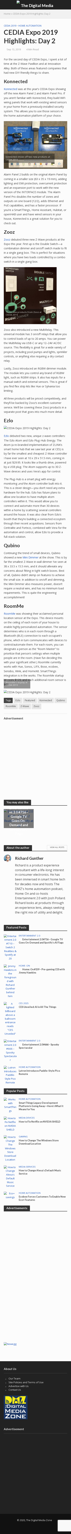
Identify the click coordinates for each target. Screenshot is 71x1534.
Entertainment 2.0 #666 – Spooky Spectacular (39, 1046)
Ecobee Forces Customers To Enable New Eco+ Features (42, 1198)
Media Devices (27, 1117)
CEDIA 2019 (10, 25)
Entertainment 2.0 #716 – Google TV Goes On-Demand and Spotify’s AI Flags (18, 820)
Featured (30, 700)
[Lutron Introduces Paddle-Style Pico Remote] (10, 1075)
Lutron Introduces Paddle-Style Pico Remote (39, 1072)
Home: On (24, 965)
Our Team (14, 1378)
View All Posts (57, 847)
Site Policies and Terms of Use (26, 1382)
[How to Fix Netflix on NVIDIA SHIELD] (10, 1123)
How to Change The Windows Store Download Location (39, 1142)
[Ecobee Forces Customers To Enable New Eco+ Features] (10, 1195)
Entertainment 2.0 (29, 935)
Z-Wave (24, 706)
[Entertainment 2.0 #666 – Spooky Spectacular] (10, 1050)
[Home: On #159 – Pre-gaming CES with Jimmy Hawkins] (10, 981)
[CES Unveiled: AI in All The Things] (10, 1018)
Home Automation (29, 25)
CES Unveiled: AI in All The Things (37, 1007)
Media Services (27, 1166)
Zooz (7, 239)
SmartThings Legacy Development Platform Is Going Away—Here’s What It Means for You (41, 1106)
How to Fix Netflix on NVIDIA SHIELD (39, 1121)
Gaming (23, 1136)
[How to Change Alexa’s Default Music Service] (10, 1176)
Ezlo (6, 436)
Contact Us (15, 1389)
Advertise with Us (19, 1386)
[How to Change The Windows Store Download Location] (10, 1148)
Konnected (10, 89)
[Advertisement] (35, 757)
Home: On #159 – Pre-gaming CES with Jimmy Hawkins (42, 971)
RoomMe (9, 613)
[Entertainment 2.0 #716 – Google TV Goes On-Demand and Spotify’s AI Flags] (10, 947)
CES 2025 (24, 1003)
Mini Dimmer (30, 557)
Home (7, 13)
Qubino (60, 700)
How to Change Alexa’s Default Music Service (40, 1172)
